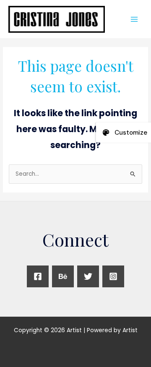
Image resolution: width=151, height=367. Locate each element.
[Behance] (63, 276)
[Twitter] (88, 276)
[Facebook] (38, 276)
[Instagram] (113, 276)
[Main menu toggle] (134, 19)
